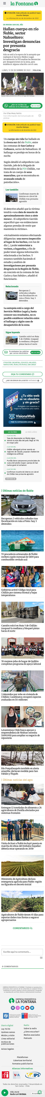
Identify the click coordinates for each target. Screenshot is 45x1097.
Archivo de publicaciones (7, 1043)
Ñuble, (28, 142)
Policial (37, 70)
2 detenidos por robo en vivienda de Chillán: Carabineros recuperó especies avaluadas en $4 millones (21, 697)
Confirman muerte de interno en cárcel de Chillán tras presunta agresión (22, 473)
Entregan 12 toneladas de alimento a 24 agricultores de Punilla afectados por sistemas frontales (21, 810)
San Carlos (32, 365)
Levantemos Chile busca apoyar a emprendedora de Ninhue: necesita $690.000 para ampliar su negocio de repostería (20, 734)
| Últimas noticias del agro (17, 780)
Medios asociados (32, 1035)
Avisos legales (7, 1049)
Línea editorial (8, 1038)
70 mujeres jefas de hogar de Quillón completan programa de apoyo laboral (21, 662)
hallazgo (32, 362)
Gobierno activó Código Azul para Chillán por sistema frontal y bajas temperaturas (19, 592)
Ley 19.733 (5, 1029)
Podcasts (28, 1038)
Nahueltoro (8, 365)
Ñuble (16, 365)
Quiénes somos (8, 1032)
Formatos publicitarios (22, 1064)
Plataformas (22, 1057)
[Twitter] (22, 1008)
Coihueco (24, 362)
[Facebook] (13, 1008)
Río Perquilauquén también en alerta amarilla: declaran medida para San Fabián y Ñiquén (20, 771)
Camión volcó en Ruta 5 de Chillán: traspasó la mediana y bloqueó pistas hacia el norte (20, 628)
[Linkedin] (32, 1008)
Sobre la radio (30, 1028)
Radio (26, 1025)
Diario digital (7, 1025)
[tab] (12, 432)
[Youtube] (27, 1008)
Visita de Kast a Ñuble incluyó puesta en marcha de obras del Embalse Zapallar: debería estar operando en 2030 (21, 846)
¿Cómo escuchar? (31, 1032)
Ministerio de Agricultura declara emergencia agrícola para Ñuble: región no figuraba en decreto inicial (21, 882)
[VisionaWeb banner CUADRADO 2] (22, 426)
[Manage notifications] (40, 1092)
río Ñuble (23, 365)
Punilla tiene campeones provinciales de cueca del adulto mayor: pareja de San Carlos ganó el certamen (23, 463)
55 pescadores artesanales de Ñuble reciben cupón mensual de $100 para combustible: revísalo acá (20, 557)
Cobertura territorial (22, 1060)
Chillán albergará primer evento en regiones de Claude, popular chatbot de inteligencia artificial (23, 451)
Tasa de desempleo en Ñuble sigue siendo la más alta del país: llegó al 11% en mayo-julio (23, 440)
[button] (22, 928)
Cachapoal (16, 362)
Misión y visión (7, 1035)
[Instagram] (18, 1008)
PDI (24, 168)
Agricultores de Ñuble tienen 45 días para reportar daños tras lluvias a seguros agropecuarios (22, 917)
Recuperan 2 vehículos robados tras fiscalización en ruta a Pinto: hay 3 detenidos (19, 521)
